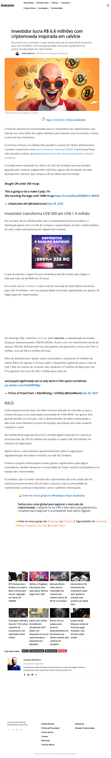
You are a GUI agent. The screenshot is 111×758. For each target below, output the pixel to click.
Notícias (62, 650)
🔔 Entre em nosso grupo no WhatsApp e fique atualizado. (52, 495)
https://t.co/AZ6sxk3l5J (68, 196)
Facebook (100, 521)
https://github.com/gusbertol (33, 664)
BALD (25, 650)
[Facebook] (24, 674)
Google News (57, 525)
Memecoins (51, 650)
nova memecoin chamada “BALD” (55, 149)
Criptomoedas (36, 650)
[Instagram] (12, 729)
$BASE (95, 196)
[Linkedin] (28, 674)
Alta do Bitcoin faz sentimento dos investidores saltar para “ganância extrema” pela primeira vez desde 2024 (79, 594)
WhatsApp (53, 521)
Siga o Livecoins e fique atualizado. (66, 119)
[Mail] (32, 674)
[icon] (108, 5)
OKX (58, 507)
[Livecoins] (7, 6)
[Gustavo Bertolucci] (18, 53)
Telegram (68, 521)
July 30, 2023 (90, 393)
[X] (36, 674)
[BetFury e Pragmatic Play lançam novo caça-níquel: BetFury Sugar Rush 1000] (39, 576)
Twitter (19, 525)
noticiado (42, 338)
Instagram (30, 525)
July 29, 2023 (55, 203)
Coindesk (30, 286)
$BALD (86, 196)
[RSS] (16, 729)
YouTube (42, 525)
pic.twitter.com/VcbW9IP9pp (22, 385)
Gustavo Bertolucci (28, 53)
